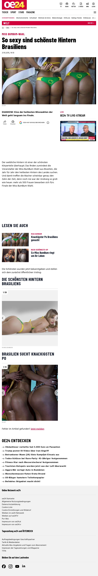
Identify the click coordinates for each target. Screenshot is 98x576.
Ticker (5, 12)
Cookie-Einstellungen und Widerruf (16, 510)
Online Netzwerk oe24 (11, 490)
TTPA (4, 551)
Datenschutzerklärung (11, 504)
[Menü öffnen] (94, 12)
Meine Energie (57, 18)
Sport (13, 12)
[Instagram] (10, 566)
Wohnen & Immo (44, 18)
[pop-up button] (88, 137)
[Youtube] (17, 566)
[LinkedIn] (24, 566)
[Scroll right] (95, 18)
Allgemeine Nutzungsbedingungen (16, 501)
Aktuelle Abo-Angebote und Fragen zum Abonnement (24, 545)
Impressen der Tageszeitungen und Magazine (20, 548)
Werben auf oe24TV (10, 516)
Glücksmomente (22, 18)
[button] (64, 137)
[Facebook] (4, 566)
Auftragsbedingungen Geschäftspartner (18, 539)
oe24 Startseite (8, 498)
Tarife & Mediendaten (11, 542)
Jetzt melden (37, 429)
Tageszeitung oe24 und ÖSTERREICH (17, 531)
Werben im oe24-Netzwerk (13, 513)
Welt (6, 23)
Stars (21, 12)
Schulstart (33, 18)
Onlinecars (87, 18)
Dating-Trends (76, 18)
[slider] (72, 137)
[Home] (3, 28)
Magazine (30, 12)
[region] (30, 319)
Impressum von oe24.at (11, 521)
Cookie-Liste (7, 507)
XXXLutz (67, 18)
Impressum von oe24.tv (11, 524)
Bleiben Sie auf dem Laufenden (15, 557)
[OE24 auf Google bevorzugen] (47, 122)
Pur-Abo (5, 518)
